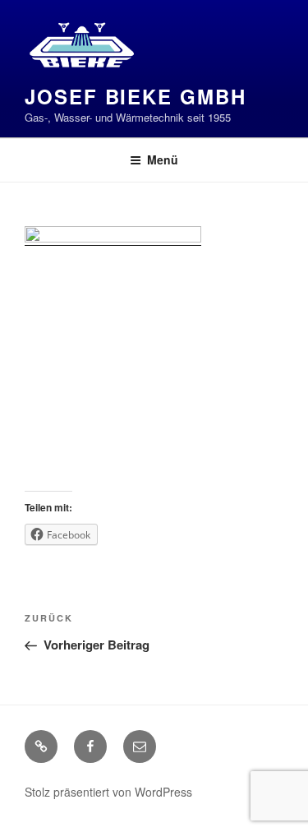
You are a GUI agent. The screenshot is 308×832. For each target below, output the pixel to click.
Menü (162, 159)
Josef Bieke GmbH (135, 96)
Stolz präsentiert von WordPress (108, 791)
